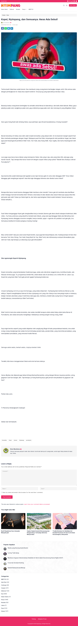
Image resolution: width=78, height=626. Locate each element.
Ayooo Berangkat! (44, 328)
